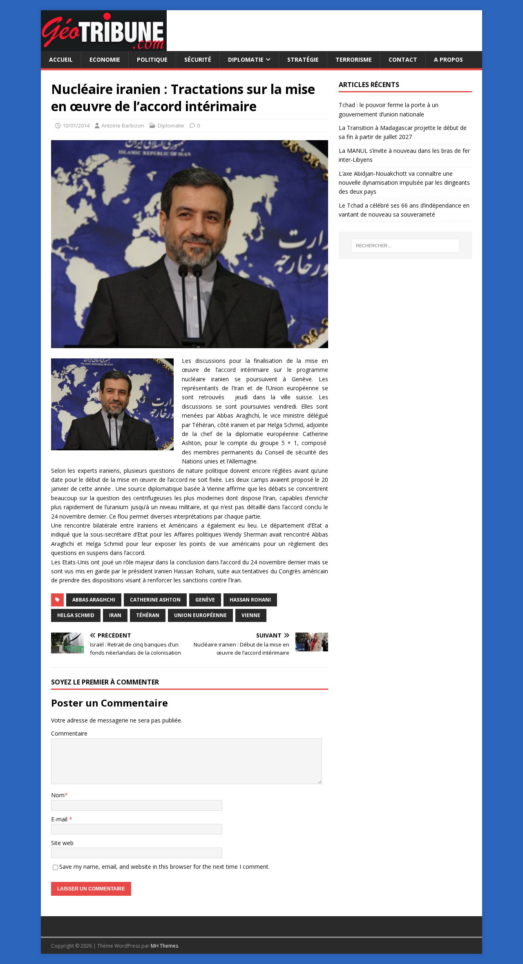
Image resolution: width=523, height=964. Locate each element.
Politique (152, 59)
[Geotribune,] (104, 46)
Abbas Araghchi (93, 599)
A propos (448, 59)
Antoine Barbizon (122, 125)
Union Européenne (200, 615)
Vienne (250, 615)
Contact (403, 59)
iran (115, 615)
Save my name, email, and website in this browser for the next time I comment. (164, 866)
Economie (104, 59)
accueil (61, 59)
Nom (58, 795)
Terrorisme (353, 59)
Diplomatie (246, 59)
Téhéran (147, 615)
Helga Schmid (75, 615)
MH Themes (164, 945)
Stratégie (303, 59)
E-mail (60, 819)
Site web (62, 843)
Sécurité (197, 59)
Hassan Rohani (250, 599)
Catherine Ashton (155, 599)
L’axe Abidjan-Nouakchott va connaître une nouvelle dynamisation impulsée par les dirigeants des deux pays (404, 183)
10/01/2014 (76, 125)
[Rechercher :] (405, 246)
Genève (205, 599)
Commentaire (69, 733)
